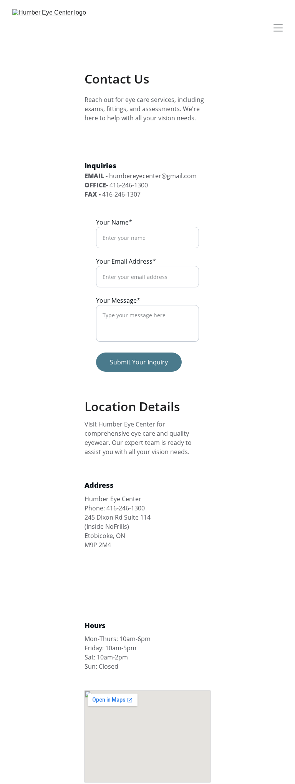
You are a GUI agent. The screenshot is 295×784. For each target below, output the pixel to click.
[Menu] (278, 28)
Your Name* (114, 222)
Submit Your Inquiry (139, 362)
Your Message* (118, 300)
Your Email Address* (126, 261)
